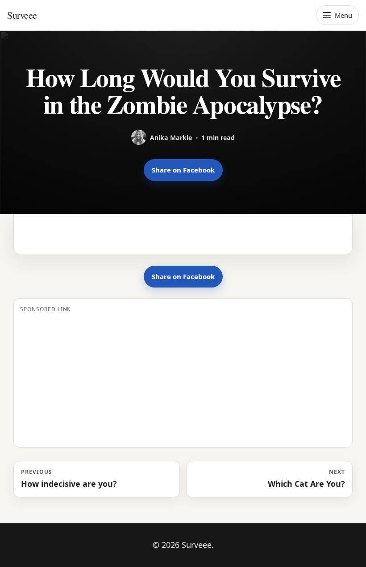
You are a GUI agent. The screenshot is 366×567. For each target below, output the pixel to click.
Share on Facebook (183, 169)
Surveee (22, 14)
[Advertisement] (183, 378)
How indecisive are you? (69, 478)
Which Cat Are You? (306, 478)
